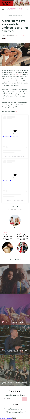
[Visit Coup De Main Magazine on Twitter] (18, 391)
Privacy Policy (15, 404)
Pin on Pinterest (15, 209)
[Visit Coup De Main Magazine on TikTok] (15, 391)
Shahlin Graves (19, 35)
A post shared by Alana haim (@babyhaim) (15, 156)
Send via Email (21, 209)
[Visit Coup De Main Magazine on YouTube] (11, 391)
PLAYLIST (27, 9)
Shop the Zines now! (6, 418)
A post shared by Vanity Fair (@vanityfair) (15, 200)
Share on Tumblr (18, 209)
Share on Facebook (9, 209)
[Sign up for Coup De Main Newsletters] (22, 391)
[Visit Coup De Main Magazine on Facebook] (9, 391)
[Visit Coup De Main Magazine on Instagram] (13, 391)
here (16, 111)
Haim (3, 38)
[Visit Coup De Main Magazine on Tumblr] (20, 391)
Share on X (12, 209)
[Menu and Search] (3, 9)
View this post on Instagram (10, 136)
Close (14, 418)
